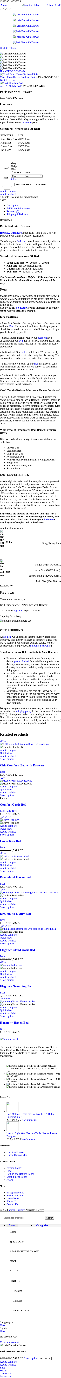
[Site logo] (30, 5)
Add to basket (24, 184)
